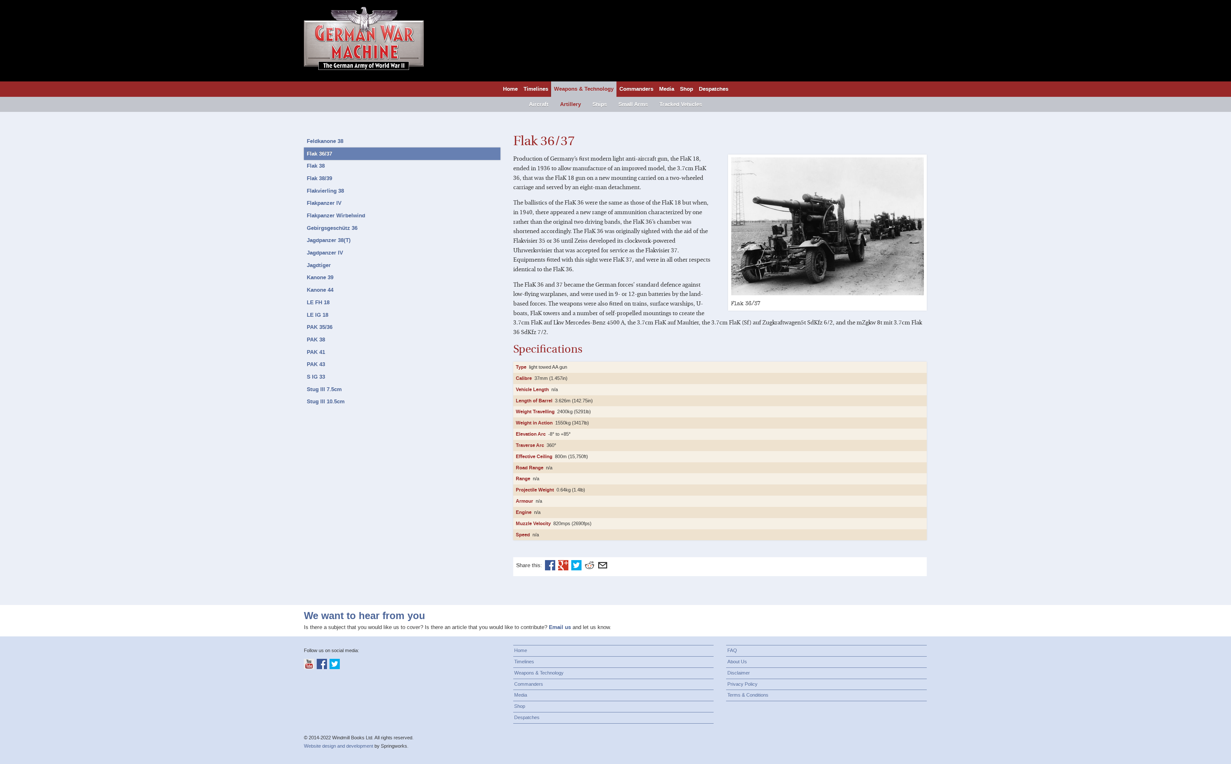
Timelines (535, 89)
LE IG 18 (317, 315)
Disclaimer (738, 673)
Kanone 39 (320, 277)
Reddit (589, 565)
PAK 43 (316, 364)
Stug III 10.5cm (326, 402)
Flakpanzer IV (324, 203)
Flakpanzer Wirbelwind (336, 216)
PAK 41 (316, 352)
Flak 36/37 (319, 154)
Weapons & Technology (584, 89)
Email (603, 565)
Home (510, 89)
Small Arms (633, 104)
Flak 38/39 (319, 178)
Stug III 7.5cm (324, 389)
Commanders (636, 89)
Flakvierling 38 (325, 191)
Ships (599, 104)
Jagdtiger (319, 265)
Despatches (713, 89)
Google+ (563, 565)
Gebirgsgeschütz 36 (332, 228)
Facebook (550, 565)
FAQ (732, 650)
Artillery (570, 104)
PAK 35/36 (319, 327)
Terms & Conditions (747, 695)
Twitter (576, 565)
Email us (560, 627)
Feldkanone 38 (325, 141)
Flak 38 (316, 166)
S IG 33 (316, 377)
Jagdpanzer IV (325, 253)
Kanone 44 (320, 290)
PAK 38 (316, 340)
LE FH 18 (318, 302)
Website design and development (338, 746)
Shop (686, 89)
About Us (737, 662)
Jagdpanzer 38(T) (329, 240)
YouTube (309, 664)
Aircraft (539, 104)
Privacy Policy (742, 684)
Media (666, 89)
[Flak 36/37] (827, 226)
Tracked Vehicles (680, 104)
